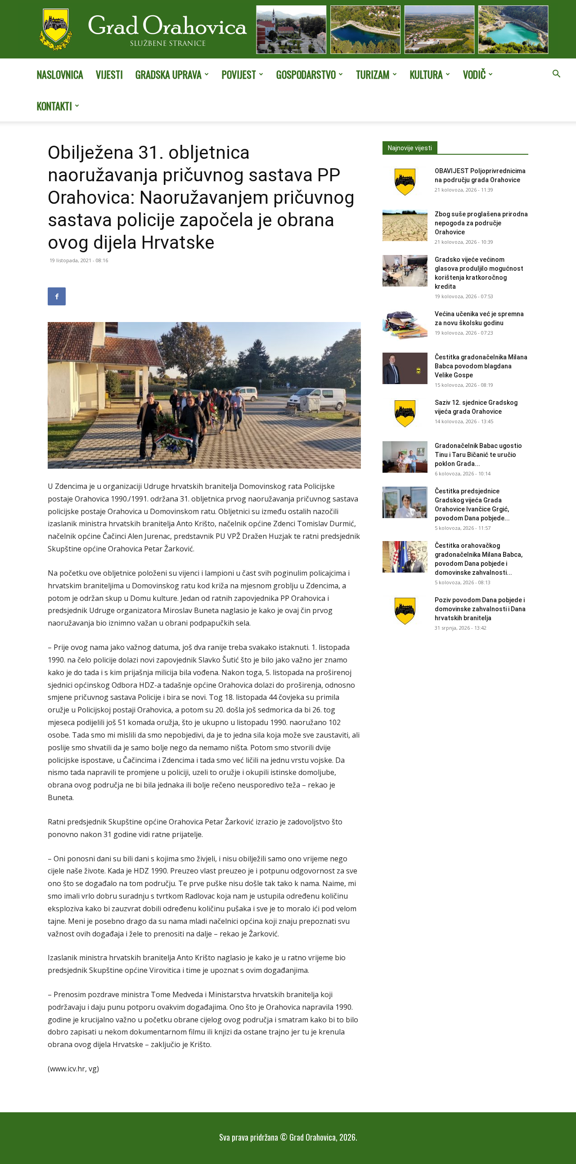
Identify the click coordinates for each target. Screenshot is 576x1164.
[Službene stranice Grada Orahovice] (288, 30)
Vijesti (109, 74)
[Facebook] (57, 296)
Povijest (239, 74)
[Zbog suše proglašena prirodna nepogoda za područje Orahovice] (405, 225)
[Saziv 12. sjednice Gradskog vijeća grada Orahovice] (405, 414)
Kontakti (54, 105)
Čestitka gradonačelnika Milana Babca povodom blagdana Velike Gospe (481, 366)
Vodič (474, 74)
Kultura (426, 74)
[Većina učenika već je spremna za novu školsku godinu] (405, 325)
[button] (556, 75)
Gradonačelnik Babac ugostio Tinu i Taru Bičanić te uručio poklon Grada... (478, 454)
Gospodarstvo (306, 74)
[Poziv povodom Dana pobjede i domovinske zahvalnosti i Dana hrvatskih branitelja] (405, 611)
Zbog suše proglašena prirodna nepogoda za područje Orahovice (481, 223)
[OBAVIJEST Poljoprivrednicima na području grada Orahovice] (405, 182)
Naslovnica (60, 74)
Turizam (373, 74)
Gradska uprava (168, 74)
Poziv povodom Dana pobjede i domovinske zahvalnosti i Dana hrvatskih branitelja (480, 609)
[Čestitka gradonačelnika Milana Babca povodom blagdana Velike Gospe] (405, 368)
